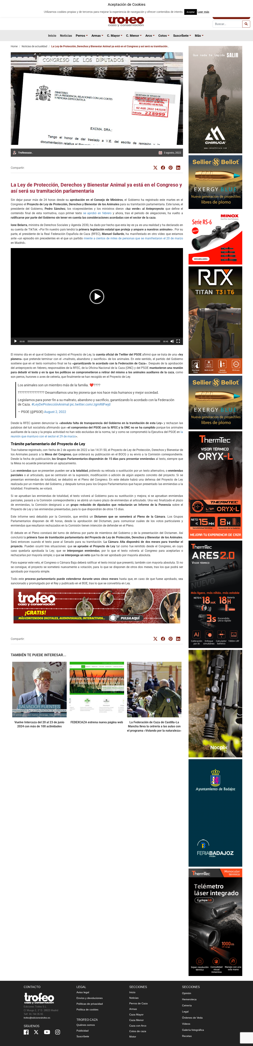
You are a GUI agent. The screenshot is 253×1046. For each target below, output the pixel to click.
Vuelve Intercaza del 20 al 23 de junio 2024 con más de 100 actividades (39, 724)
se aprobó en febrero (97, 213)
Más (198, 35)
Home (14, 46)
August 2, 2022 (55, 412)
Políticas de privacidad (89, 1003)
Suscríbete (181, 35)
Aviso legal (82, 992)
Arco (148, 35)
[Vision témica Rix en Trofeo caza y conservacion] (215, 320)
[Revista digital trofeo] (97, 606)
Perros (80, 35)
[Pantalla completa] (178, 341)
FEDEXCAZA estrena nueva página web (97, 722)
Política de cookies (87, 1009)
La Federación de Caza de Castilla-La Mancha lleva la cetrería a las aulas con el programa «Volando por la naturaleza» (154, 726)
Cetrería (187, 1005)
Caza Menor (136, 1019)
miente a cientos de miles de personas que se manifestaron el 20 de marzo (133, 238)
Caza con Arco (137, 1025)
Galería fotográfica (193, 1029)
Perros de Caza (138, 1003)
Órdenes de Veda (192, 1017)
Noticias (66, 35)
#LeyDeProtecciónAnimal (50, 404)
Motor (132, 1036)
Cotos (162, 35)
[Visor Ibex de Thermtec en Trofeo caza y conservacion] (215, 485)
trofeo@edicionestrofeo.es (37, 1017)
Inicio (52, 35)
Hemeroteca (189, 999)
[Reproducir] (15, 341)
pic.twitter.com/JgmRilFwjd (90, 404)
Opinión (186, 993)
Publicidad (82, 1030)
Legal (185, 1011)
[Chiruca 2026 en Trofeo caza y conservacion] (215, 922)
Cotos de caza (137, 1031)
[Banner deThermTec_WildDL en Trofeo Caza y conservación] (215, 703)
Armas (96, 35)
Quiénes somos (85, 1024)
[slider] (94, 341)
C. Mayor (113, 35)
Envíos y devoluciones (89, 997)
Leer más (203, 12)
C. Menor (132, 35)
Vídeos (186, 1023)
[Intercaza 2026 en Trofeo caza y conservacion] (215, 99)
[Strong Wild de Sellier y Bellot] (215, 182)
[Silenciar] (172, 341)
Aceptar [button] (191, 12)
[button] (87, 35)
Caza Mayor (136, 1014)
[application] (97, 296)
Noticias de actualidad (34, 46)
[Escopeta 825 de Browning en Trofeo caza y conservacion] (215, 594)
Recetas (187, 1035)
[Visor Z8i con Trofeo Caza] (215, 237)
